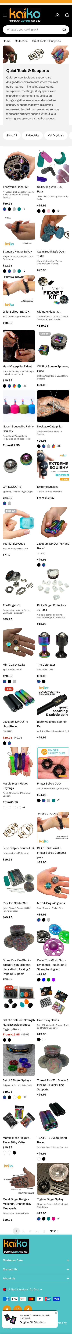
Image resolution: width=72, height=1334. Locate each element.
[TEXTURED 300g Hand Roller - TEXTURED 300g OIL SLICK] (39, 1159)
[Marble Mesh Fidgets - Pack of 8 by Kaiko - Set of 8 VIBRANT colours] (4, 1153)
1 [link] (16, 1230)
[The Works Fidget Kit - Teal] (19, 209)
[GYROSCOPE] (19, 466)
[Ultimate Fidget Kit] (53, 291)
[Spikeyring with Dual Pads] (53, 166)
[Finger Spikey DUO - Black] (39, 800)
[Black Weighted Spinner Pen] (53, 701)
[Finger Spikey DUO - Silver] (48, 800)
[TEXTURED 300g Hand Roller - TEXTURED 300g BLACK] (43, 1159)
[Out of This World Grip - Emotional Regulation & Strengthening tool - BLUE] (43, 980)
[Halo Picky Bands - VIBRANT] (43, 1039)
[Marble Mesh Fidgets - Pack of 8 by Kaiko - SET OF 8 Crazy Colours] (9, 1153)
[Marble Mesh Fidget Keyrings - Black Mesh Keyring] (4, 807)
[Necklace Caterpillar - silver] (48, 446)
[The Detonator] (53, 644)
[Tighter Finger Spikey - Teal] (48, 1219)
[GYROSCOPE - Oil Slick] (4, 503)
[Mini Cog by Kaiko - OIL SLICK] (4, 681)
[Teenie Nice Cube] (19, 523)
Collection (21, 41)
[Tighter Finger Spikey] (53, 1179)
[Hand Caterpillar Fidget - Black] (4, 386)
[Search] (64, 29)
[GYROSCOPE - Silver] (9, 503)
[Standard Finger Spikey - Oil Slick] (9, 271)
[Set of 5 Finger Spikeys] (19, 1060)
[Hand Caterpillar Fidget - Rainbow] (14, 386)
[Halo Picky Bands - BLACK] (39, 1039)
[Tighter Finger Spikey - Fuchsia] (53, 1219)
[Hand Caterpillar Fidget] (19, 346)
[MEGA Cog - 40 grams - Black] (43, 920)
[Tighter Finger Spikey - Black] (43, 1219)
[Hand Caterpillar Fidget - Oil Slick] (9, 386)
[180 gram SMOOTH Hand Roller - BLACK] (39, 565)
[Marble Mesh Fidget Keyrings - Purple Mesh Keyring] (14, 807)
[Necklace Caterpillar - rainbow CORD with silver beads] (53, 446)
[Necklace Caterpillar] (53, 406)
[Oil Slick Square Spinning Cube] (53, 346)
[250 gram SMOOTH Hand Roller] (19, 701)
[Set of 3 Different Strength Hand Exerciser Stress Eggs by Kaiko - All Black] (4, 1040)
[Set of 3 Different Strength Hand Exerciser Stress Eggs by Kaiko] (19, 1000)
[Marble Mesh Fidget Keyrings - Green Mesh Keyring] (9, 807)
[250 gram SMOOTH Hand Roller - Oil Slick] (9, 743)
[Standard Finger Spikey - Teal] (19, 271)
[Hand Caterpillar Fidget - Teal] (19, 386)
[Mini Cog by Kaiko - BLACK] (9, 681)
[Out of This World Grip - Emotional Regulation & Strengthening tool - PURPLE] (53, 980)
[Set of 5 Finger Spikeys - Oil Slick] (4, 1097)
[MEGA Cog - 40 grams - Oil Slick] (39, 920)
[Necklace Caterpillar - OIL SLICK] (43, 446)
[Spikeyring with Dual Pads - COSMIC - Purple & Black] (53, 211)
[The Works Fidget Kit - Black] (9, 209)
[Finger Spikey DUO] (53, 763)
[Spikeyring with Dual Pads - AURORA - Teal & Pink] (48, 211)
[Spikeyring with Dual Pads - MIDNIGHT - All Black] (39, 211)
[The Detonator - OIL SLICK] (39, 681)
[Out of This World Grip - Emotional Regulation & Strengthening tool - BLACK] (39, 980)
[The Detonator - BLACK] (43, 681)
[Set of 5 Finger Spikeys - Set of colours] (14, 1097)
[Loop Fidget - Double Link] (19, 828)
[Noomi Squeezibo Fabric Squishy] (19, 406)
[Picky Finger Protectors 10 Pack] (53, 585)
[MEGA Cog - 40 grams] (53, 883)
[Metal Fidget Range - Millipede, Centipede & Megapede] (19, 1179)
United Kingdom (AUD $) (23, 1289)
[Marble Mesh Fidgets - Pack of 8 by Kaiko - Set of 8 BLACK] (14, 1153)
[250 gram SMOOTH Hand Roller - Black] (4, 743)
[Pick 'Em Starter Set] (19, 883)
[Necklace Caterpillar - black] (39, 446)
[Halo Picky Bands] (53, 1000)
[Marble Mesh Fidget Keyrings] (19, 763)
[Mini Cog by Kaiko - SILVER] (14, 681)
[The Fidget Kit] (19, 585)
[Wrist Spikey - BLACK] (19, 291)
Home (6, 41)
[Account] (57, 15)
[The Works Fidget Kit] (19, 166)
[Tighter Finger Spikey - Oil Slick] (39, 1219)
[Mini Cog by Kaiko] (19, 644)
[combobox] (36, 29)
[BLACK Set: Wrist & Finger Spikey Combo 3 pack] (53, 828)
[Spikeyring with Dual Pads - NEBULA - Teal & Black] (43, 211)
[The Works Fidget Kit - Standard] (14, 209)
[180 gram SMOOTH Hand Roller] (53, 523)
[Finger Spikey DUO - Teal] (53, 800)
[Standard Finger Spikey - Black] (4, 271)
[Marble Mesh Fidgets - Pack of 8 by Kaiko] (19, 1117)
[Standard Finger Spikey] (19, 231)
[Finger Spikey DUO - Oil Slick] (43, 800)
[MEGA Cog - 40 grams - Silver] (48, 920)
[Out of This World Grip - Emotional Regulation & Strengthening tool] (53, 940)
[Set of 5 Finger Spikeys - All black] (9, 1097)
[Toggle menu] (5, 15)
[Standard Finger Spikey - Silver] (14, 271)
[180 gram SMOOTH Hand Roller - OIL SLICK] (43, 565)
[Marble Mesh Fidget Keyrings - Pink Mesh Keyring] (19, 807)
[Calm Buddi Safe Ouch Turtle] (53, 231)
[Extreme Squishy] (53, 466)
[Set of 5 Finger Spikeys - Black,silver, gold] (19, 1097)
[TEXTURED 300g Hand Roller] (53, 1117)
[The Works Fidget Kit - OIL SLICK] (4, 209)
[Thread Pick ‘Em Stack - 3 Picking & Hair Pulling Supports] (53, 1060)
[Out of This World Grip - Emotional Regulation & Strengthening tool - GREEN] (48, 980)
